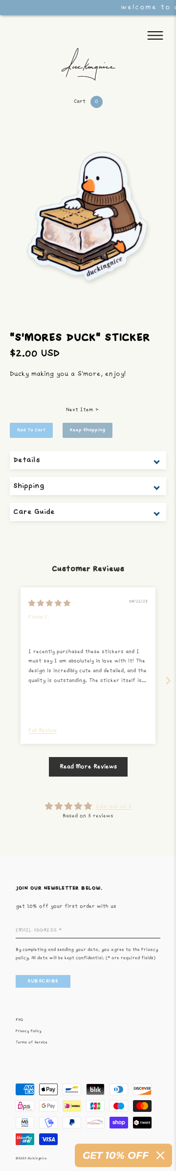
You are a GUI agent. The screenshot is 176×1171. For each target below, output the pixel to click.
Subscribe (43, 981)
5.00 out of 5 (114, 807)
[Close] (160, 1155)
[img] (49, 604)
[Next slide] (168, 681)
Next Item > (82, 410)
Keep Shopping (87, 430)
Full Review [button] (42, 731)
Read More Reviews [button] (88, 766)
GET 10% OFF (116, 1155)
